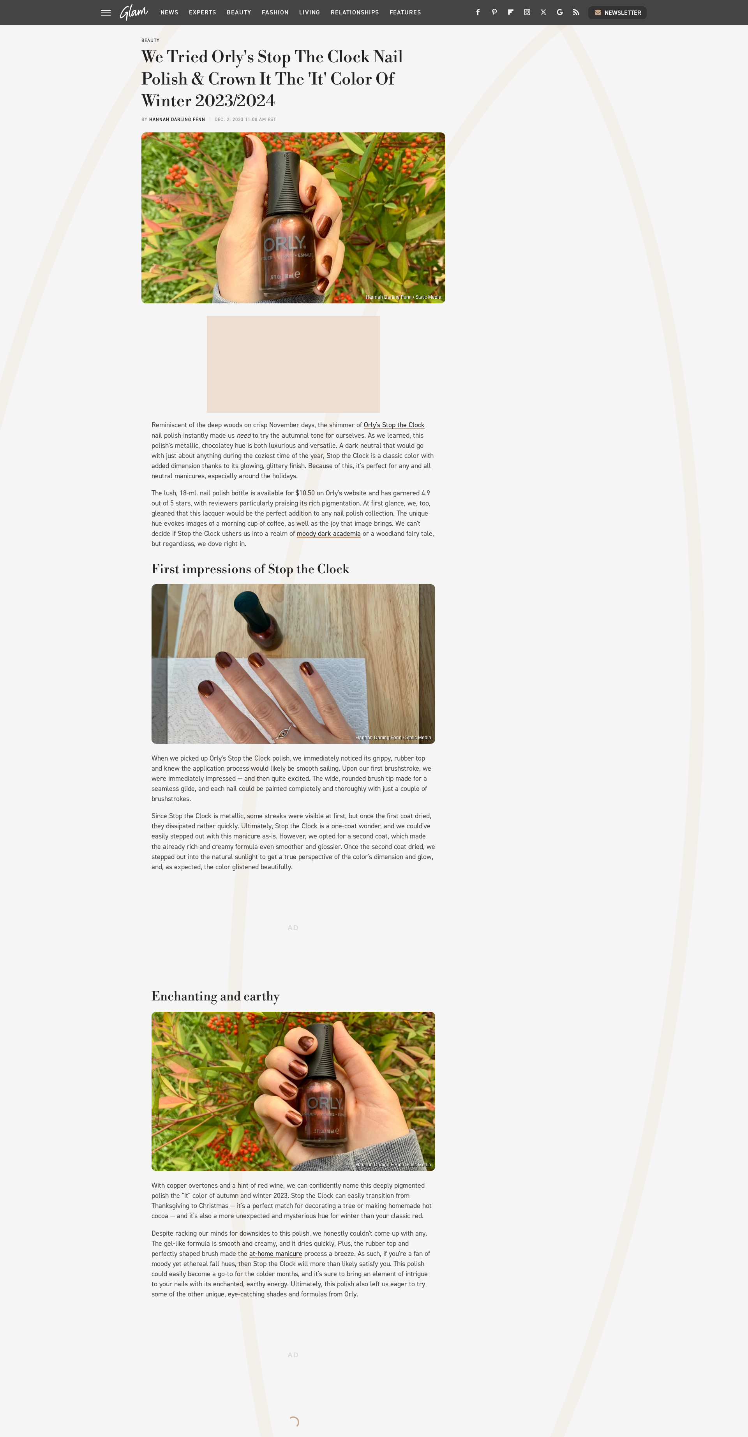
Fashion (275, 12)
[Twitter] (543, 15)
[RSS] (576, 15)
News (169, 12)
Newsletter (623, 13)
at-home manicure (275, 1253)
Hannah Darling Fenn (177, 119)
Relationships (355, 12)
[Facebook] (478, 15)
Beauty (239, 12)
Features (405, 12)
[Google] (560, 15)
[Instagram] (527, 15)
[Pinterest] (494, 15)
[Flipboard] (510, 15)
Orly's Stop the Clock (394, 425)
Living (309, 12)
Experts (202, 12)
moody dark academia (329, 533)
